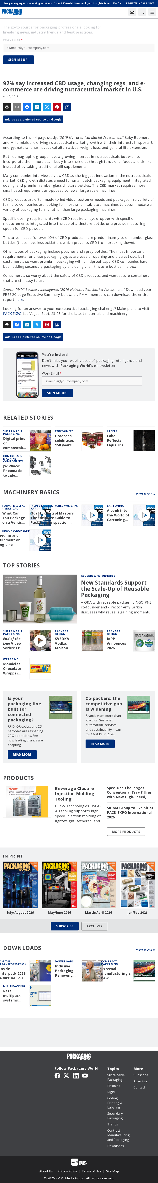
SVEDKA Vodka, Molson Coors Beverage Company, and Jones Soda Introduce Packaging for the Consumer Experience (64, 643)
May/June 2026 (59, 912)
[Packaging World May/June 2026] (59, 885)
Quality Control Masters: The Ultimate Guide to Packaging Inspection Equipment (52, 518)
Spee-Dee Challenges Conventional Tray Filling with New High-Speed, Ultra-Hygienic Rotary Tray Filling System (129, 793)
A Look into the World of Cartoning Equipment (118, 515)
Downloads (64, 961)
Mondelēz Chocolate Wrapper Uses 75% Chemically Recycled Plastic (12, 669)
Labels (112, 431)
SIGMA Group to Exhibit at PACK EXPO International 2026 (130, 812)
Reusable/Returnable (98, 575)
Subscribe (64, 926)
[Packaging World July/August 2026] (20, 885)
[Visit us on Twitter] (66, 1075)
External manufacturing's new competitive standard (115, 974)
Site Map (112, 1171)
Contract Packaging (109, 963)
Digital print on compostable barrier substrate (14, 443)
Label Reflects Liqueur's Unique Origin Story (118, 441)
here (19, 299)
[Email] (17, 107)
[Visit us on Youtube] (85, 1075)
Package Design (61, 632)
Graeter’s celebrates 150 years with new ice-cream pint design (66, 441)
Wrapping (10, 659)
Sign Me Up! (18, 60)
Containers (64, 431)
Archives (94, 926)
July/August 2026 (20, 912)
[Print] (7, 107)
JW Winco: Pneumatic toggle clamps (12, 471)
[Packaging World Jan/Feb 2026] (137, 885)
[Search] (142, 12)
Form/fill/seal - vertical (13, 507)
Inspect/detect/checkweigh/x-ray (54, 507)
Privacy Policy (67, 1171)
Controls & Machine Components (13, 458)
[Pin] (57, 107)
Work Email (13, 40)
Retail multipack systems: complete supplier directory (12, 996)
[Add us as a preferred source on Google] (67, 107)
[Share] (27, 107)
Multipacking (14, 986)
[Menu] (152, 12)
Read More (22, 754)
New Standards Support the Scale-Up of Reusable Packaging (115, 588)
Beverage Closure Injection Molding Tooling (74, 794)
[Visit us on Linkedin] (76, 1075)
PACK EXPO (12, 313)
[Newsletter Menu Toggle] (132, 12)
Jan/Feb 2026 (137, 912)
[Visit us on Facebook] (57, 1075)
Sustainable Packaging (13, 432)
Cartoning (115, 506)
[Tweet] (47, 107)
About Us (46, 1171)
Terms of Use (91, 1171)
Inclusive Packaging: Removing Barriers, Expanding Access (65, 971)
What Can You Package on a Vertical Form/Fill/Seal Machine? (14, 518)
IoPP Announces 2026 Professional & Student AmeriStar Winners (118, 643)
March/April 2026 (98, 912)
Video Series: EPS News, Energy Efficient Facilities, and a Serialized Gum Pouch (13, 643)
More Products (126, 832)
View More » (145, 494)
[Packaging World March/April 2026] (98, 885)
